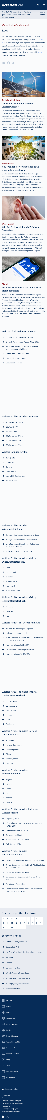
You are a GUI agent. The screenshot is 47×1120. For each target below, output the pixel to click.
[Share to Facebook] (8, 62)
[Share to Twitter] (13, 62)
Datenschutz (6, 1098)
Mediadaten (6, 1106)
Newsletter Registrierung (11, 1111)
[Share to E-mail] (3, 62)
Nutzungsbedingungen (10, 1109)
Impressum (6, 1095)
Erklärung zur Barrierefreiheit (12, 1103)
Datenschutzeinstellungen (11, 1101)
